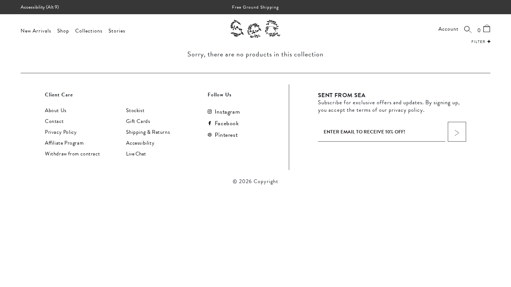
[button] (480, 41)
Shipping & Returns (148, 132)
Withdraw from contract (72, 154)
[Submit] (457, 132)
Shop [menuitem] (63, 31)
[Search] (468, 29)
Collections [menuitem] (88, 31)
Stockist (135, 110)
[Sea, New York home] (255, 29)
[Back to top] (499, 235)
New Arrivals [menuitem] (36, 31)
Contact (54, 121)
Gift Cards (138, 121)
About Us (56, 110)
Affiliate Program (64, 143)
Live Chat (136, 154)
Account (448, 29)
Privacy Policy (61, 132)
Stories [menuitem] (116, 31)
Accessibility (140, 143)
